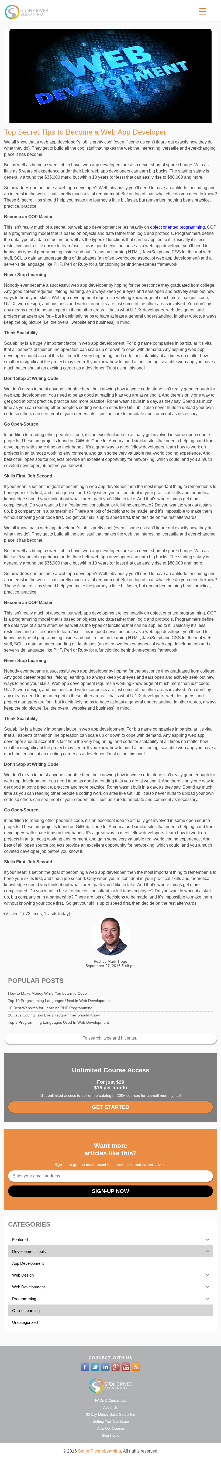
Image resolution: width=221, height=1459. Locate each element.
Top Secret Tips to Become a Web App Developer (85, 132)
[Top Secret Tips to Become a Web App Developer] (110, 76)
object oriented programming (177, 227)
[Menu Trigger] (202, 11)
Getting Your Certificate (110, 1422)
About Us (110, 1408)
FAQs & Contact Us (110, 1401)
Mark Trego (117, 961)
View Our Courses (110, 1428)
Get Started (110, 1107)
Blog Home (110, 1435)
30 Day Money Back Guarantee (110, 1415)
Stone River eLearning (99, 1451)
